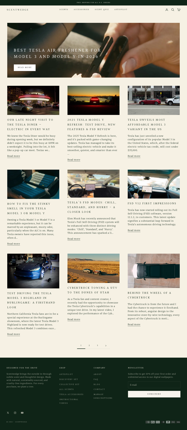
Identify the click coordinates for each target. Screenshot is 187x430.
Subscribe (154, 394)
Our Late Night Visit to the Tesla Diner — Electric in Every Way (30, 125)
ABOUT (98, 374)
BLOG (97, 384)
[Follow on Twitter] (8, 412)
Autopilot (120, 9)
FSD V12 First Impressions (152, 203)
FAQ (96, 379)
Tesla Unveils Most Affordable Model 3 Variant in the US (147, 125)
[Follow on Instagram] (15, 412)
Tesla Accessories (71, 394)
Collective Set (69, 384)
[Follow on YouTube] (22, 412)
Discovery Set (68, 379)
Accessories (81, 9)
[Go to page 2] (106, 346)
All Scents (66, 389)
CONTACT (99, 389)
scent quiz (102, 9)
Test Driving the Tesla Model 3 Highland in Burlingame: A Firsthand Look (31, 300)
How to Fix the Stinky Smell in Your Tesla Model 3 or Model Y (29, 209)
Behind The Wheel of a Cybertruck (149, 295)
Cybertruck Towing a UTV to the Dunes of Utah (92, 290)
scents (64, 9)
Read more (25, 67)
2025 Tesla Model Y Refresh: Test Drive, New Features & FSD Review (91, 125)
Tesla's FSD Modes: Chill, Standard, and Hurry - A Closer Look (92, 207)
